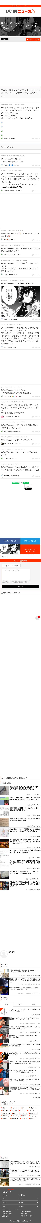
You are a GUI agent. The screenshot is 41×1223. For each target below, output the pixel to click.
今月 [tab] (20, 1004)
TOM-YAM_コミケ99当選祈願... (12, 476)
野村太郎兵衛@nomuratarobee (12, 431)
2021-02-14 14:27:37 (21, 387)
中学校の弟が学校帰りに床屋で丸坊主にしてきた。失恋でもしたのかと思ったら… (24, 988)
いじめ (33, 1116)
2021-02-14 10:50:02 (20, 104)
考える (15, 1108)
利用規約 (23, 1214)
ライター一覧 (7, 1211)
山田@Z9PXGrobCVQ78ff (10, 274)
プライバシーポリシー (28, 1216)
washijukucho (4, 280)
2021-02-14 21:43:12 (17, 324)
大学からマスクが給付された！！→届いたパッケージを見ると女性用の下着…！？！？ (25, 872)
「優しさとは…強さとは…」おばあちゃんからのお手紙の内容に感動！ (25, 819)
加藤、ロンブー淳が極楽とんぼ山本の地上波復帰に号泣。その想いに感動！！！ (24, 1080)
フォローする (11, 104)
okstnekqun (3, 402)
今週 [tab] (6, 1004)
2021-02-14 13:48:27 (17, 170)
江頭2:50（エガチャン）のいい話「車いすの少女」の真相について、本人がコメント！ (24, 1018)
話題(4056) (37, 30)
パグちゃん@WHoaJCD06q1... (12, 443)
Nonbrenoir (3, 230)
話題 (24, 1108)
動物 (15, 1113)
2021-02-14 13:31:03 (18, 402)
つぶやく (28, 486)
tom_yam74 (3, 464)
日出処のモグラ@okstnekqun (11, 416)
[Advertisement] (20, 62)
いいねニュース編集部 (25, 976)
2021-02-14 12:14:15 (20, 155)
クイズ (24, 1119)
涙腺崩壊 (6, 1116)
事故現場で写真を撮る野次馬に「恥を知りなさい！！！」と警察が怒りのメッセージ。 (23, 1071)
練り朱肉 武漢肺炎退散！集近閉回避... (14, 190)
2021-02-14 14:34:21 (19, 280)
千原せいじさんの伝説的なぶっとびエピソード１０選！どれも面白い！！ (24, 1036)
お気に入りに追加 (34, 39)
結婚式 (32, 1119)
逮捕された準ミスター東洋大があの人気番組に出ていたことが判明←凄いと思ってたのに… (24, 1062)
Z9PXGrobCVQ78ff (5, 260)
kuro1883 (3, 324)
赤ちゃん (24, 1113)
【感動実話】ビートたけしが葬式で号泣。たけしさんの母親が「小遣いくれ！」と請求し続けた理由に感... (24, 1089)
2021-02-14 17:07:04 (18, 230)
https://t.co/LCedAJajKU (24, 283)
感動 (6, 1108)
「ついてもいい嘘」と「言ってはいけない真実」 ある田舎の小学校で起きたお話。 (24, 1179)
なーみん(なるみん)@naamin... (12, 254)
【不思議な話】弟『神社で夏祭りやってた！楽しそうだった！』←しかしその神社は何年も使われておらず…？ (25, 842)
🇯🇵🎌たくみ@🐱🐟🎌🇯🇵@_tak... (12, 396)
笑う (5, 1110)
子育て (24, 1116)
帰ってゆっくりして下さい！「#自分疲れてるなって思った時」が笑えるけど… (25, 851)
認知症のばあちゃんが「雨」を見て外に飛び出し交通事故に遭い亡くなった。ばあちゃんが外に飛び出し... (24, 980)
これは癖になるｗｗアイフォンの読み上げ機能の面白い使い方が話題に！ (24, 1045)
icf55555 (3, 170)
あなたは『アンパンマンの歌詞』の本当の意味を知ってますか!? (24, 1053)
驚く (22, 1110)
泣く (14, 1110)
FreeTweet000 (4, 104)
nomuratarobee (4, 422)
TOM (32, 1015)
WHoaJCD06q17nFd (6, 437)
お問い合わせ (7, 1214)
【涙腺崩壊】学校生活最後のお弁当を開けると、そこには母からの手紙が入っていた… (24, 971)
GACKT (5, 1119)
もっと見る (37, 1097)
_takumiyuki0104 (5, 387)
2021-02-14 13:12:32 (19, 245)
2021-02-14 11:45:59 (18, 464)
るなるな (29, 794)
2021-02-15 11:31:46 (20, 449)
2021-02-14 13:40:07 (22, 437)
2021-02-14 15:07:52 (22, 260)
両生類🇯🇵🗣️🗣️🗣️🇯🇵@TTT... (11, 165)
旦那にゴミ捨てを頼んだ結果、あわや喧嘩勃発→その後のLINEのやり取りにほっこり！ (25, 798)
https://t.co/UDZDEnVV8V (11, 186)
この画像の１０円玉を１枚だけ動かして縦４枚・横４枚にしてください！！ (24, 1010)
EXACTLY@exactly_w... (10, 458)
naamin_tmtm (4, 245)
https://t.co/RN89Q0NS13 (22, 118)
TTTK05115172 (4, 155)
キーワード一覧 (25, 1211)
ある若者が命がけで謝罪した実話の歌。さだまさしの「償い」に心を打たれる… (24, 1027)
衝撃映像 (6, 1113)
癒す (33, 1108)
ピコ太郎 (15, 1116)
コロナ (31, 1110)
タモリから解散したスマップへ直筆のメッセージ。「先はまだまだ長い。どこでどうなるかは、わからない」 (24, 1162)
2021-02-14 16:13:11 (20, 422)
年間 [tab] (33, 1004)
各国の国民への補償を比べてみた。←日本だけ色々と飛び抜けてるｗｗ (25, 809)
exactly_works (4, 449)
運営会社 (5, 1216)
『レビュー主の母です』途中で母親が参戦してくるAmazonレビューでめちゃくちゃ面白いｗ (25, 863)
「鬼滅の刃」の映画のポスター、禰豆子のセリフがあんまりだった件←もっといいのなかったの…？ (25, 884)
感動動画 (33, 1113)
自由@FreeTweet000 (9, 138)
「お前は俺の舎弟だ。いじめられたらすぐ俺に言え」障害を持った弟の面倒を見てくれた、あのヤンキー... (24, 1171)
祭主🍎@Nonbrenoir (9, 239)
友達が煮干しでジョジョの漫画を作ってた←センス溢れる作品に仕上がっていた (25, 788)
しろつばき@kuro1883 (10, 347)
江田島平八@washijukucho (11, 319)
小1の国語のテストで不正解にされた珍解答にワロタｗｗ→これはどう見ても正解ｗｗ (25, 830)
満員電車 (15, 1119)
